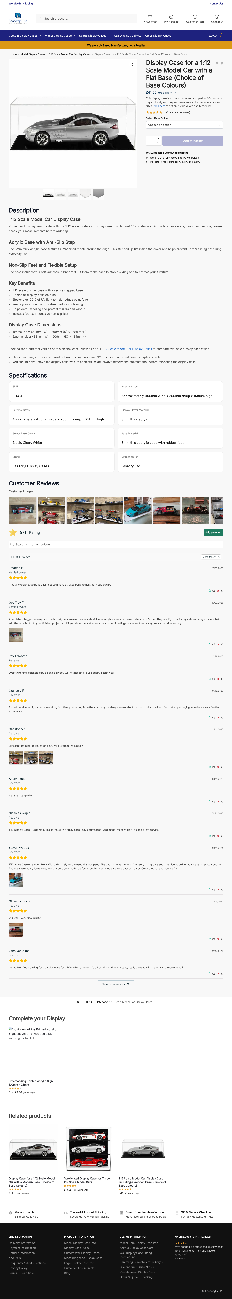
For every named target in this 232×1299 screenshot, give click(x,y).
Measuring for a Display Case (83, 1258)
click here (159, 105)
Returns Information (22, 1253)
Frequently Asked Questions (27, 1263)
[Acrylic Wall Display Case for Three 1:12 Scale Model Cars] (88, 1149)
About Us (15, 1258)
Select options (33, 1099)
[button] (216, 35)
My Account (171, 21)
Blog (67, 1273)
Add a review (213, 532)
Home (13, 54)
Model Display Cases (33, 54)
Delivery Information (22, 1243)
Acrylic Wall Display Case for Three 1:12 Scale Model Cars (87, 1180)
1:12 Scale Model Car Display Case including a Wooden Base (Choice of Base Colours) (142, 1182)
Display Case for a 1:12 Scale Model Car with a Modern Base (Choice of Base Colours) (32, 1182)
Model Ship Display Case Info (139, 1243)
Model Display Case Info (80, 1243)
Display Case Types (77, 1248)
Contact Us (216, 3)
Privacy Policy (18, 1268)
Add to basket (193, 141)
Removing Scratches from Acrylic (142, 1262)
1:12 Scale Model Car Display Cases (70, 54)
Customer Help (195, 21)
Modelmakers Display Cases (138, 1272)
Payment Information (22, 1248)
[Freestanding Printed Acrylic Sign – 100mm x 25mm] (33, 1052)
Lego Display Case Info (79, 1263)
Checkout (217, 21)
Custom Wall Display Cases (82, 1253)
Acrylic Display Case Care (137, 1248)
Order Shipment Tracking (136, 1277)
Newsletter (150, 21)
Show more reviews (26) (116, 984)
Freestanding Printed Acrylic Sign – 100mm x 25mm (32, 1082)
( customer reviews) (177, 112)
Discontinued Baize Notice (137, 1267)
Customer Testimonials (79, 1268)
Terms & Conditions (21, 1273)
